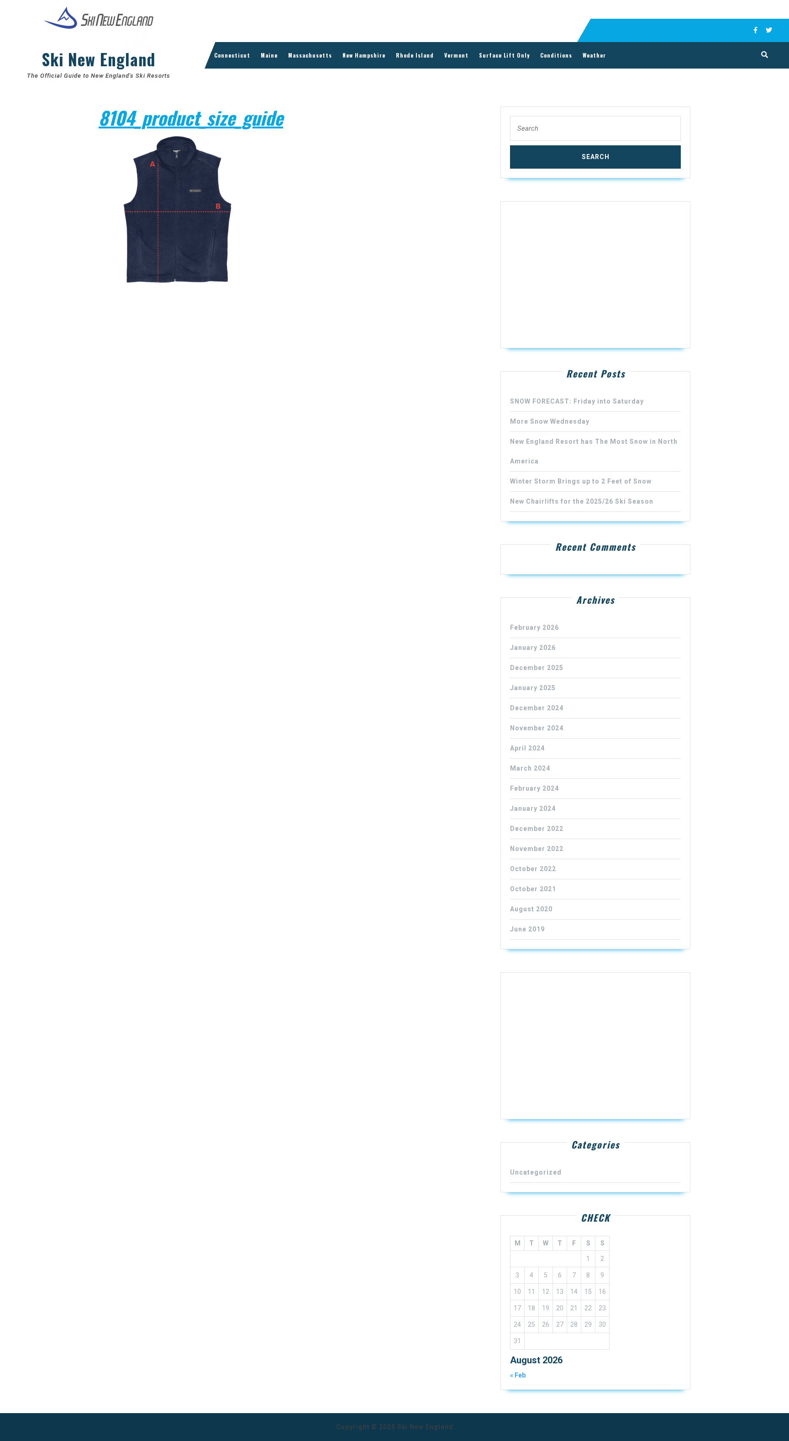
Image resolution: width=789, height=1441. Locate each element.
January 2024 (533, 808)
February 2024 (534, 788)
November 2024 (536, 728)
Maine (269, 55)
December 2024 (536, 708)
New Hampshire (363, 55)
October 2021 (533, 889)
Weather (594, 55)
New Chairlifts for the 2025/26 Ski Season (581, 501)
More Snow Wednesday (549, 421)
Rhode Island (415, 55)
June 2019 (527, 929)
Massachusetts (310, 55)
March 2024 (530, 768)
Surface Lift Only (504, 55)
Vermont (456, 55)
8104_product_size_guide (191, 117)
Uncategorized (536, 1172)
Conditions (556, 55)
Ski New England (98, 59)
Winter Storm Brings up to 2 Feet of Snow (581, 481)
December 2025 (536, 667)
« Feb (518, 1375)
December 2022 (536, 828)
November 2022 (536, 848)
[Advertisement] (595, 275)
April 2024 (527, 748)
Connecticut (232, 55)
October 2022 (533, 868)
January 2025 (533, 687)
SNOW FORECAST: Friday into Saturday (577, 401)
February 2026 (534, 627)
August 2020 (531, 909)
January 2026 (533, 647)
